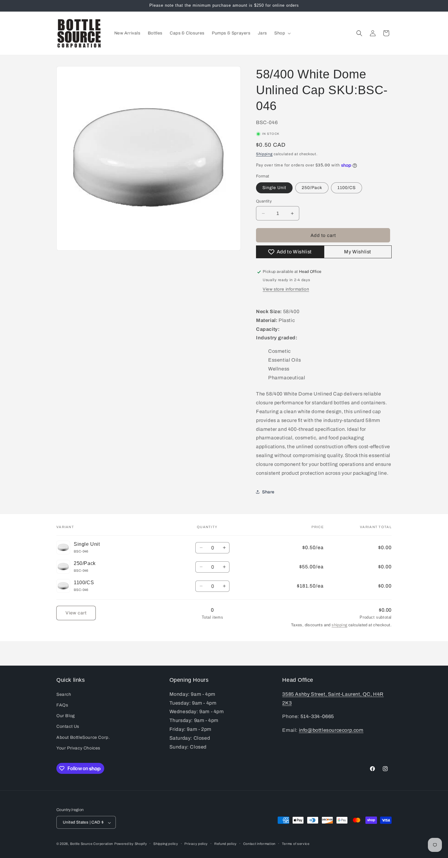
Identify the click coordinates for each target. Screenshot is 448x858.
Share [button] (268, 492)
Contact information (259, 843)
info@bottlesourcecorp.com (331, 729)
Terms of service (296, 843)
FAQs (62, 704)
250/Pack (312, 187)
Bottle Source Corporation (91, 844)
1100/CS (346, 187)
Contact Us (67, 726)
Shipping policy (165, 843)
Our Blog (65, 715)
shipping (339, 625)
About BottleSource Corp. (83, 737)
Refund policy (225, 843)
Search (63, 694)
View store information (286, 289)
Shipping (264, 154)
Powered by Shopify (130, 844)
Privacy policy (196, 843)
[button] (282, 33)
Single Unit (274, 187)
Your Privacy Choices (78, 747)
